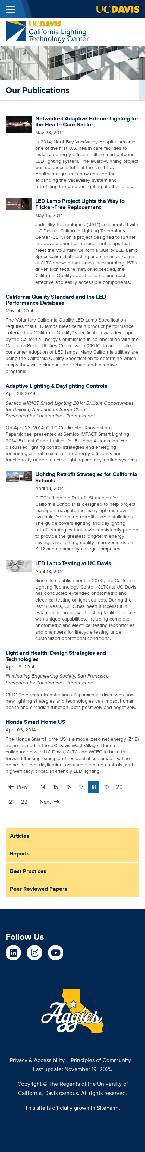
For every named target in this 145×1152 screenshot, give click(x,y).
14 (44, 788)
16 (70, 788)
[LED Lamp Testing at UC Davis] (19, 565)
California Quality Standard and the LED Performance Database (56, 300)
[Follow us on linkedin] (13, 952)
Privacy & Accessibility (37, 1060)
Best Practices (28, 871)
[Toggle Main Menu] (10, 9)
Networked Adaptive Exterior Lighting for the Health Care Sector (86, 121)
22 (25, 803)
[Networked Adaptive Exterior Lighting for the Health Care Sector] (19, 123)
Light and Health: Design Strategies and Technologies (56, 656)
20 (121, 788)
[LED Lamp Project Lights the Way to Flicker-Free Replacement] (19, 203)
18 (95, 788)
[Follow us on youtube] (55, 952)
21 (13, 803)
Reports (20, 853)
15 (57, 788)
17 (83, 788)
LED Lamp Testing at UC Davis (73, 563)
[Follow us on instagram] (34, 952)
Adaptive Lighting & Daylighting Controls (56, 386)
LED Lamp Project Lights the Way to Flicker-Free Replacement (80, 204)
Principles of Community (101, 1060)
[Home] (47, 31)
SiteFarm (108, 1108)
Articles (19, 836)
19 (108, 788)
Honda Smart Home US (35, 722)
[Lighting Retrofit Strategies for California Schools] (19, 476)
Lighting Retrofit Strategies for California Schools (86, 477)
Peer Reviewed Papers (38, 889)
